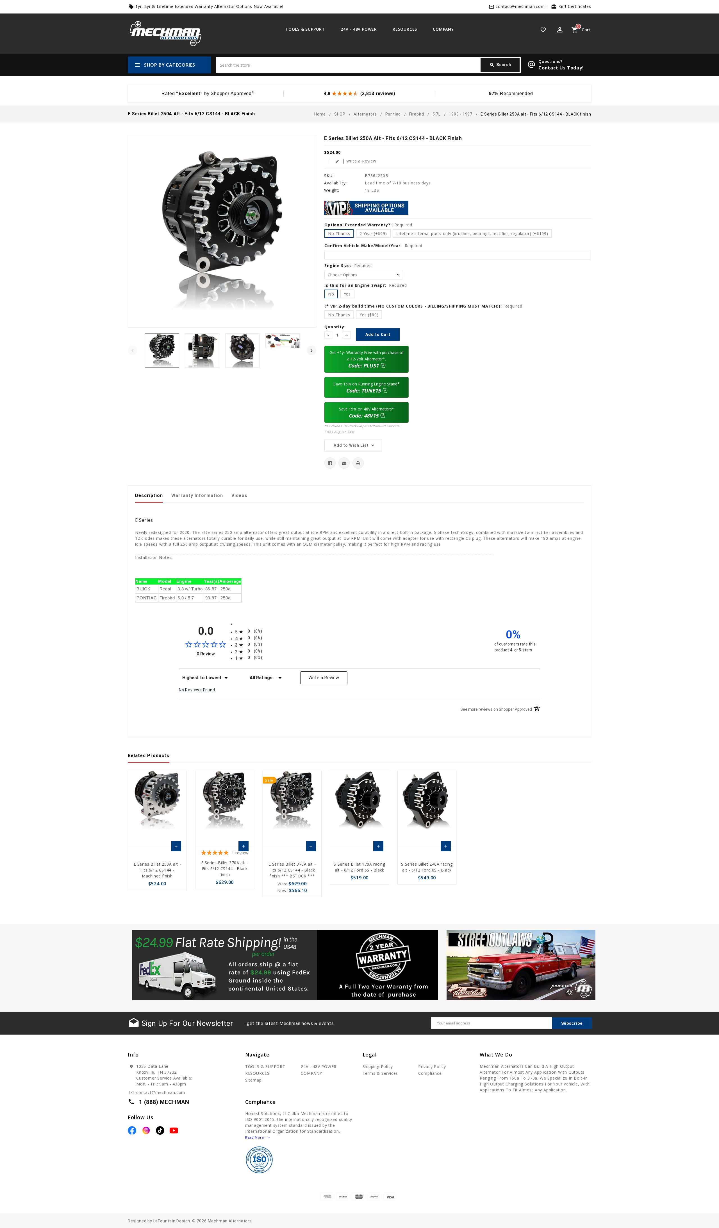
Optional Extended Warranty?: (368, 224)
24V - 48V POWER (359, 29)
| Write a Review (355, 161)
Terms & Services (380, 1073)
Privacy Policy (432, 1066)
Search (500, 64)
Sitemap (253, 1080)
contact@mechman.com (520, 6)
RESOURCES (405, 29)
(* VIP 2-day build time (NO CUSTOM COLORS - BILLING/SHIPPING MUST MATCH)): (423, 306)
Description (149, 495)
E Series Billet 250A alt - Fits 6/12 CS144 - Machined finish (157, 870)
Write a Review (323, 677)
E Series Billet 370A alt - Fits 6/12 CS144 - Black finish (225, 868)
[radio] (359, 631)
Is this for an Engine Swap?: (365, 285)
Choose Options (176, 847)
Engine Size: (348, 265)
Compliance (430, 1073)
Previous (132, 350)
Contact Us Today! (561, 68)
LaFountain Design (171, 1221)
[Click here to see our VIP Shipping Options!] (366, 207)
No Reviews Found (197, 690)
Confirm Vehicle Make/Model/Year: (373, 245)
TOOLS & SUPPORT (305, 29)
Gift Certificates (575, 6)
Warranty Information (197, 495)
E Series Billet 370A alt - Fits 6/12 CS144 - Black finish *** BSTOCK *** (292, 870)
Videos (239, 495)
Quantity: (334, 326)
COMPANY (443, 29)
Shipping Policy (378, 1066)
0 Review (214, 653)
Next (311, 350)
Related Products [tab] (148, 755)
